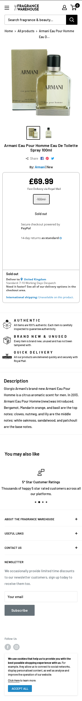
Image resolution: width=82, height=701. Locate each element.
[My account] (64, 7)
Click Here (14, 680)
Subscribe (19, 610)
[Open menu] (7, 8)
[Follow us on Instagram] (16, 647)
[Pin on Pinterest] (47, 158)
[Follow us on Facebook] (8, 647)
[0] (74, 7)
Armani (40, 167)
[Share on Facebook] (42, 158)
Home (9, 31)
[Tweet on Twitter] (52, 158)
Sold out (41, 214)
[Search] (71, 20)
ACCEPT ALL (20, 688)
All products (26, 31)
